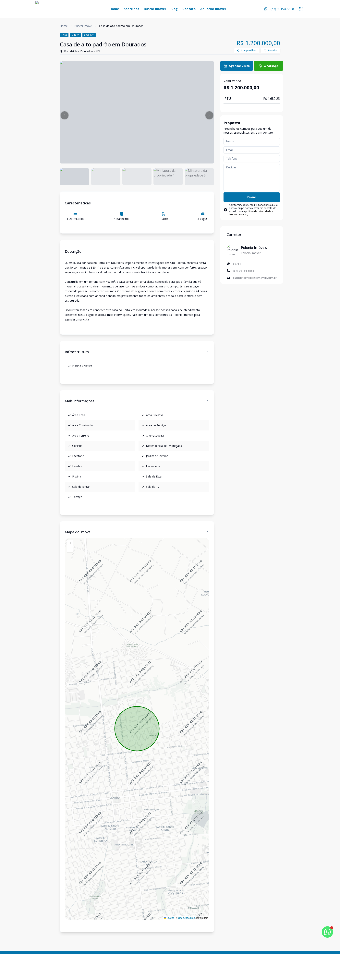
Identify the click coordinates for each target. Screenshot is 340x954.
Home (114, 9)
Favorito (272, 50)
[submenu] (301, 9)
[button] (64, 115)
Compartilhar (248, 50)
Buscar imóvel (155, 9)
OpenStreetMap (186, 917)
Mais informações (79, 401)
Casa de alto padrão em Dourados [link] (121, 26)
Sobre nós (131, 9)
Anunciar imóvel (213, 9)
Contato (189, 9)
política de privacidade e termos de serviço (251, 213)
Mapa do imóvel (78, 532)
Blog (174, 9)
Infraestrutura (77, 351)
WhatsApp (271, 66)
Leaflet (170, 917)
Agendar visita (239, 66)
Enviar (251, 197)
